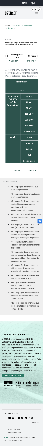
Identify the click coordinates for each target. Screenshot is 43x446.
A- (36, 9)
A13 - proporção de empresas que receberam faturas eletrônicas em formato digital (25, 306)
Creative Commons (15, 432)
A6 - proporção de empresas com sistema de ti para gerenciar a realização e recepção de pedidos (25, 235)
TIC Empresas (26, 26)
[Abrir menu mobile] (36, 13)
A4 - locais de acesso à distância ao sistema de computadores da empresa (26, 217)
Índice (33, 56)
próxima (31, 61)
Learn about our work (13, 375)
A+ (33, 9)
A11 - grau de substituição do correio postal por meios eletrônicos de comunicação (23, 285)
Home (7, 26)
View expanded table (17, 56)
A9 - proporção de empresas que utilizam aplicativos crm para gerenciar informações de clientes (25, 268)
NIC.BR (6, 437)
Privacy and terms (14, 429)
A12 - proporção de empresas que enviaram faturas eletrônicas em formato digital (25, 296)
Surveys (16, 26)
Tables (10, 28)
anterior (14, 61)
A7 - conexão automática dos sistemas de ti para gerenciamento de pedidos (25, 245)
